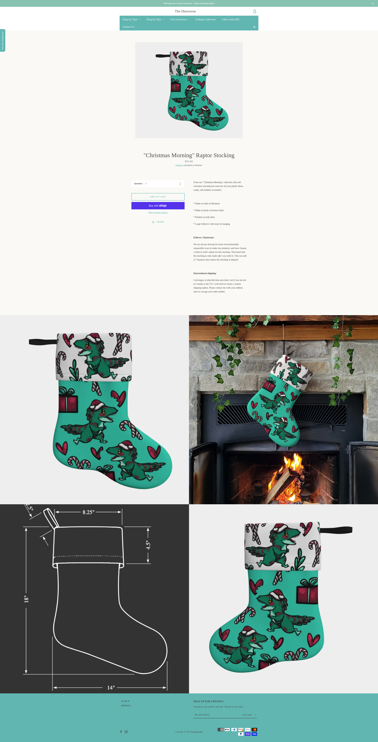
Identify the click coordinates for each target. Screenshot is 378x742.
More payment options (158, 212)
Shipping (179, 165)
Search (125, 701)
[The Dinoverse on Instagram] (126, 731)
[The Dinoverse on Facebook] (121, 731)
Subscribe (247, 715)
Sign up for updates (208, 701)
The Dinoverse (185, 11)
